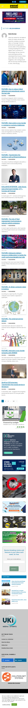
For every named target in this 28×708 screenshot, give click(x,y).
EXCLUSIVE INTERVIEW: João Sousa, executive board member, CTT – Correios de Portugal (14, 189)
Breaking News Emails (7, 648)
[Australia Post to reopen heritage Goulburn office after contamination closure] (6, 592)
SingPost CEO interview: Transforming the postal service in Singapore (13, 385)
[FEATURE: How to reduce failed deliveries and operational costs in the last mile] (14, 78)
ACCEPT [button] (14, 704)
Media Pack (4, 645)
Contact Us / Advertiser (7, 639)
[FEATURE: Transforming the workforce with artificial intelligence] (14, 144)
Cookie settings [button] (6, 704)
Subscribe (22, 1)
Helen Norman (12, 34)
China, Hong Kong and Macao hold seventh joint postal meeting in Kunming (18, 582)
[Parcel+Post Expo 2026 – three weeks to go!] (6, 602)
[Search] (25, 6)
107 (13, 401)
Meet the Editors (6, 642)
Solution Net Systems (14, 683)
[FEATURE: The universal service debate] (14, 307)
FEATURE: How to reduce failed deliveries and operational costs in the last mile (13, 91)
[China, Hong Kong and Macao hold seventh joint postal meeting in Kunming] (6, 583)
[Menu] (3, 6)
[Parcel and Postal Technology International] (14, 6)
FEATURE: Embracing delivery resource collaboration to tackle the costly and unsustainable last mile (14, 255)
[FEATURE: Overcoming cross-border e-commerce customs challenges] (14, 112)
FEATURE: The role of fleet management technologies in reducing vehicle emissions (11, 221)
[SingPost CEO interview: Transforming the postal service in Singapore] (14, 371)
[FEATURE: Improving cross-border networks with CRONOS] (14, 339)
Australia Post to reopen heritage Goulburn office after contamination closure (19, 592)
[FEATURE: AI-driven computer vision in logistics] (14, 276)
